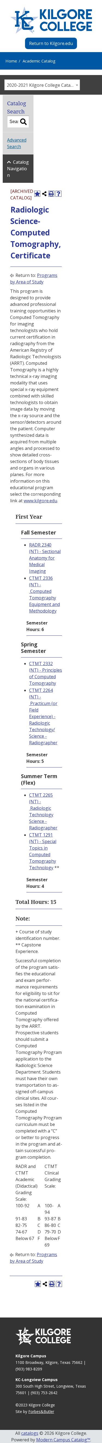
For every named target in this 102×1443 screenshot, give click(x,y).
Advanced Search (16, 143)
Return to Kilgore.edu (51, 43)
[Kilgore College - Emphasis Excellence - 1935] (51, 20)
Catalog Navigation (18, 168)
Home (11, 61)
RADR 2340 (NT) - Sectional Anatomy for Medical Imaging (45, 558)
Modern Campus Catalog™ (63, 1440)
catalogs (29, 1433)
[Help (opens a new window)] (58, 194)
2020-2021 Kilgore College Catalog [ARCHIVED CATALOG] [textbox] (43, 85)
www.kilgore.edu (40, 501)
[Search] (23, 122)
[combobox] (42, 84)
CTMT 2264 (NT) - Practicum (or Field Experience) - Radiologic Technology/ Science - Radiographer (43, 716)
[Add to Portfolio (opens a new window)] (37, 194)
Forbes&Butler (41, 1411)
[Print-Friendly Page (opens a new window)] (51, 194)
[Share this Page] (44, 194)
